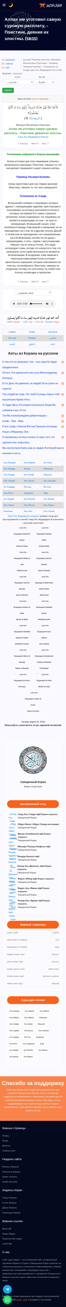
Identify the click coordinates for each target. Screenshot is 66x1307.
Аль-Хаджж (9, 481)
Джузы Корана (9, 1208)
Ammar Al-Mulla (22, 619)
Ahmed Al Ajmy (22, 546)
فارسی (52, 338)
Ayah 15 (35, 144)
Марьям (48, 475)
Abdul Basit (44, 595)
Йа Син (27, 487)
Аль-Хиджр (9, 475)
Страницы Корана (11, 1213)
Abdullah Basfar (44, 619)
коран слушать (9, 1177)
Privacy (5, 1136)
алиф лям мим (9, 1182)
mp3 (7, 68)
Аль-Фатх (8, 493)
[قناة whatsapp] (7, 1299)
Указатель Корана (11, 1172)
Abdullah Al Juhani (22, 643)
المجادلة (35, 118)
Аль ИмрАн (29, 463)
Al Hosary (21, 686)
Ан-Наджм (9, 499)
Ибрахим (48, 469)
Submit (8, 90)
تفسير (12, 344)
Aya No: (42, 77)
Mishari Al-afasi (44, 686)
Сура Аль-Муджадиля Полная (33, 137)
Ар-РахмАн (29, 499)
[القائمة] (4, 5)
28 (25, 322)
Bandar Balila (44, 546)
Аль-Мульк (29, 505)
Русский (12, 338)
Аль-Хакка (49, 505)
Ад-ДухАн (40, 1037)
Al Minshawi (44, 668)
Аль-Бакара (10, 463)
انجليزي (32, 344)
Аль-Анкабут (50, 481)
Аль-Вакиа (49, 499)
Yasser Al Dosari (33, 711)
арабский (10, 60)
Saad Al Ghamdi (44, 570)
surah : (17, 77)
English (12, 332)
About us (6, 1146)
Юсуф (27, 469)
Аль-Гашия (49, 511)
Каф (46, 493)
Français (32, 338)
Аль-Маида (9, 469)
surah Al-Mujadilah (40, 99)
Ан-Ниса (48, 463)
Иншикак (8, 511)
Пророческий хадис (12, 1239)
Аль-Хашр (9, 505)
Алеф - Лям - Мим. (13, 421)
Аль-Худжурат (29, 1043)
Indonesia (52, 332)
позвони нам (8, 1151)
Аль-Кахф (29, 475)
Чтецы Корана (9, 1198)
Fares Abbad (44, 643)
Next (44, 144)
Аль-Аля (28, 511)
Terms (5, 1141)
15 (37, 322)
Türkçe (32, 332)
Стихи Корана (9, 1203)
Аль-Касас (29, 481)
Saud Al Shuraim (22, 595)
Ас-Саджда (9, 487)
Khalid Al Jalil (22, 570)
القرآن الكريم (22, 1300)
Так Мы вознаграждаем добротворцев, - (25, 415)
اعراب (52, 344)
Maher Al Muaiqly (22, 668)
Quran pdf (6, 1229)
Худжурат (28, 493)
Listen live (7, 1244)
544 (10, 322)
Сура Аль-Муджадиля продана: (24, 516)
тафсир (9, 64)
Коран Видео (8, 1234)
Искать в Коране (10, 1167)
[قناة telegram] (7, 1289)
